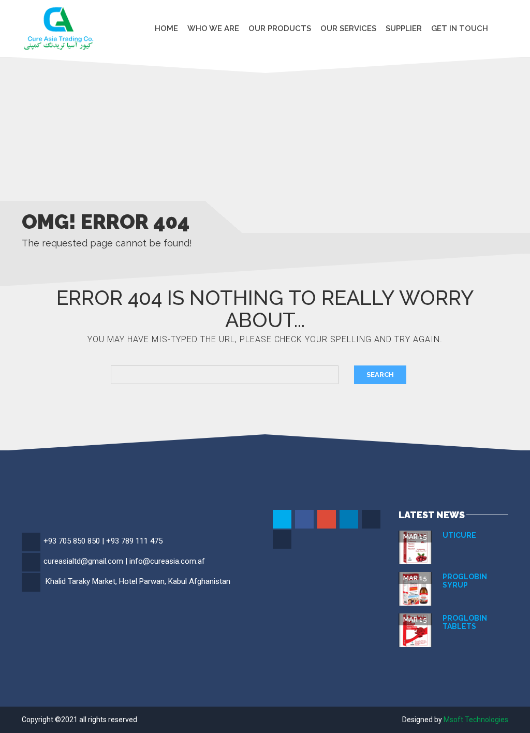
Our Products (279, 28)
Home (166, 28)
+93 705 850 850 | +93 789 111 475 (103, 541)
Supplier (404, 28)
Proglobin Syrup (465, 581)
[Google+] (327, 519)
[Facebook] (305, 519)
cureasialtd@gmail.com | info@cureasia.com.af (124, 561)
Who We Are (213, 28)
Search (380, 374)
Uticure (459, 535)
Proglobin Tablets (465, 622)
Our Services (348, 28)
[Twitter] (283, 519)
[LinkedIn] (350, 519)
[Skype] (372, 519)
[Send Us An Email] (283, 540)
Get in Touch (459, 28)
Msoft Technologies (476, 719)
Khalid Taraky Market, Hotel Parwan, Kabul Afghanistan (138, 581)
